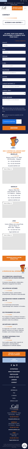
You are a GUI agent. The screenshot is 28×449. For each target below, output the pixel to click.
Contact (14, 382)
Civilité (4, 42)
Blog (23, 3)
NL (26, 1)
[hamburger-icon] (25, 8)
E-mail (4, 63)
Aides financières (14, 371)
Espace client (14, 4)
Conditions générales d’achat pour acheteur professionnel (14, 445)
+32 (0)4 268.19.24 (14, 438)
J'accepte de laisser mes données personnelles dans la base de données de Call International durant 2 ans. (14, 110)
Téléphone (6, 70)
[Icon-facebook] (11, 365)
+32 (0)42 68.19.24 (15, 229)
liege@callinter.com (14, 232)
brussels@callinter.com (14, 165)
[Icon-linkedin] (14, 365)
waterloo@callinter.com (14, 200)
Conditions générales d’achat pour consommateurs (13, 446)
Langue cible (6, 90)
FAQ (14, 3)
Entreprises (14, 369)
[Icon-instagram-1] (16, 365)
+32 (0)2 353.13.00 (15, 195)
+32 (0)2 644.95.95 (15, 161)
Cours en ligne (14, 377)
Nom (3, 49)
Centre (4, 77)
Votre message (7, 97)
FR (21, 1)
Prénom (5, 56)
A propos (18, 3)
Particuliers (14, 374)
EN (23, 1)
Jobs (5, 3)
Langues (14, 379)
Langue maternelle (8, 83)
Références (10, 3)
